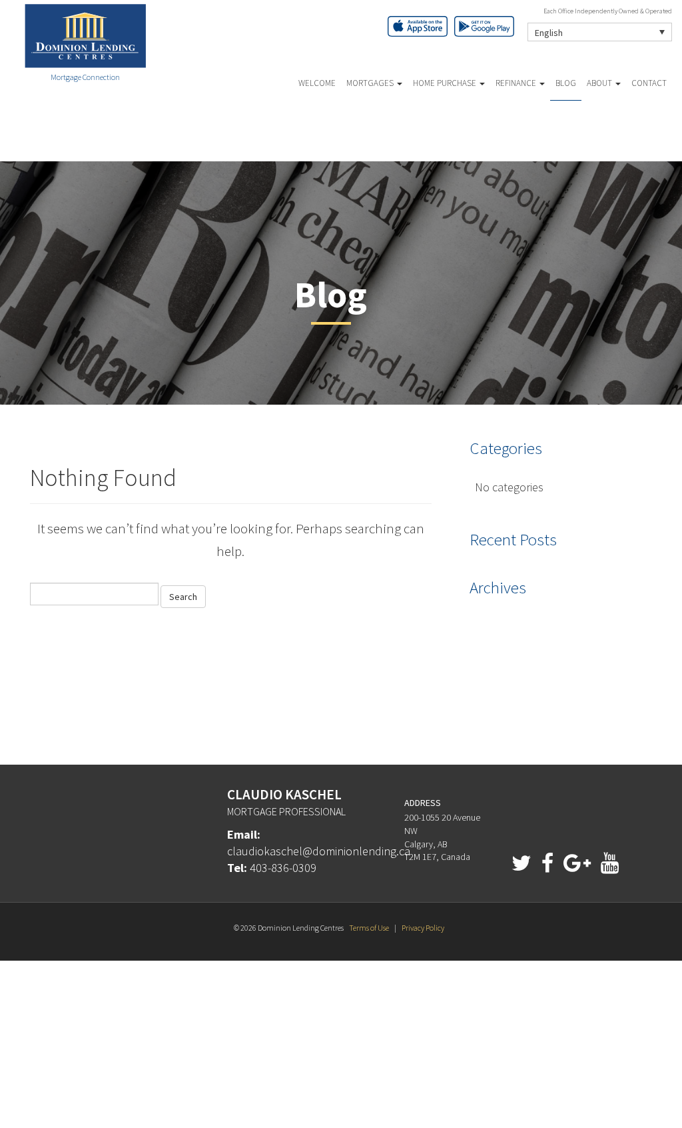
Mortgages (371, 83)
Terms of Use (369, 928)
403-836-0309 (283, 867)
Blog (565, 83)
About (600, 83)
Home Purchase (445, 83)
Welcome (317, 83)
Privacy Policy (423, 928)
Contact (649, 83)
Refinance (517, 83)
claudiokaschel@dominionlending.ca (318, 851)
